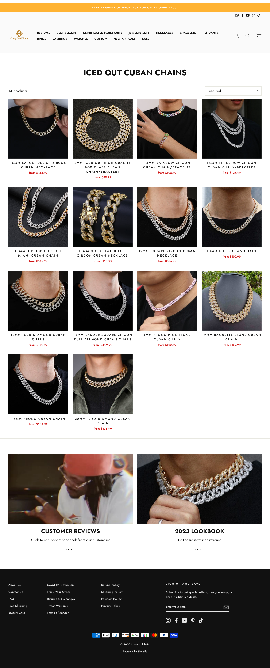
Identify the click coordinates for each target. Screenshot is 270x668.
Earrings (60, 39)
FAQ (11, 599)
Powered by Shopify (135, 651)
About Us (14, 585)
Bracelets (188, 33)
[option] (135, 7)
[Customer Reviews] (70, 489)
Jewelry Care (16, 613)
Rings (41, 39)
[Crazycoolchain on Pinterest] (192, 620)
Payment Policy (111, 599)
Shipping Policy (111, 592)
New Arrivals (124, 39)
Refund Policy (110, 585)
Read (70, 549)
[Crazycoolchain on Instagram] (168, 620)
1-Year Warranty (57, 606)
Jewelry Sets (139, 33)
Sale (145, 39)
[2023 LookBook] (199, 489)
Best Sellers (67, 33)
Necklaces (164, 33)
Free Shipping (17, 606)
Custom (100, 39)
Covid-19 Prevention (60, 585)
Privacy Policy (110, 606)
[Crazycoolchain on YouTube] (184, 620)
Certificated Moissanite (102, 33)
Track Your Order (58, 592)
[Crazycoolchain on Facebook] (176, 620)
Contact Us (15, 592)
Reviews (43, 33)
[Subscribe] (226, 607)
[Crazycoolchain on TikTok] (201, 620)
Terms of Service (58, 613)
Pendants (210, 33)
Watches (81, 39)
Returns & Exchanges (61, 599)
